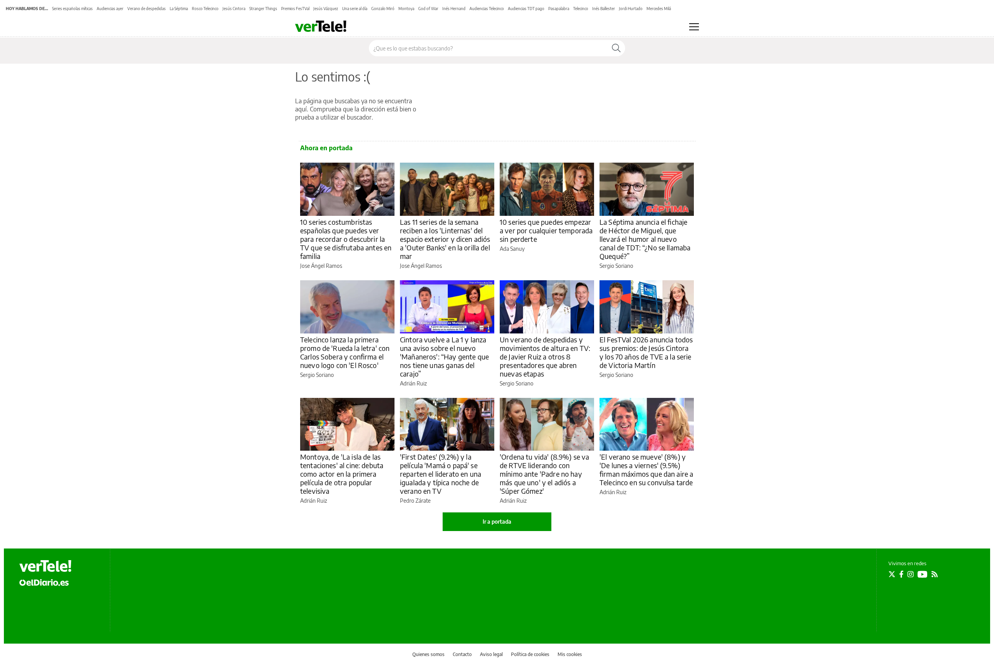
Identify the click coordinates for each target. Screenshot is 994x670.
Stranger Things (263, 8)
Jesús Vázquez (325, 8)
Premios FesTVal (295, 8)
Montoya (406, 8)
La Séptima (179, 8)
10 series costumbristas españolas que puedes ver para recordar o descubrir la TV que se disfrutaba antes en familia (345, 238)
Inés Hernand (454, 8)
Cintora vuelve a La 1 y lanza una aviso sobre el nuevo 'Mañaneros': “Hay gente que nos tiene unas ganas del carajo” (444, 356)
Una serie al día (354, 8)
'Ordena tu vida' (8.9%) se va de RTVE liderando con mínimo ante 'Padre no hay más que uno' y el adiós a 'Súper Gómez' (544, 473)
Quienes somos (428, 654)
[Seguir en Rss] (934, 574)
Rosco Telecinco (205, 8)
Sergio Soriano (616, 265)
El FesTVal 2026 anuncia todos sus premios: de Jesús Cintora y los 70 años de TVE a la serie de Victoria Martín (646, 352)
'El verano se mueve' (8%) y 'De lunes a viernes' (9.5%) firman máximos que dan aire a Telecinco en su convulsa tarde (646, 469)
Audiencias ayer (110, 8)
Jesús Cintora (233, 8)
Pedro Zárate (415, 500)
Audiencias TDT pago (526, 8)
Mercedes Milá (658, 8)
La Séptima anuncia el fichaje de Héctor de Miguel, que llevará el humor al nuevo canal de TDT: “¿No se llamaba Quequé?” (645, 238)
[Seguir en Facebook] (901, 574)
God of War (428, 8)
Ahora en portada (326, 148)
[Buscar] (616, 48)
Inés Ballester (603, 8)
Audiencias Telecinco (486, 8)
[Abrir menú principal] (694, 26)
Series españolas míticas (72, 8)
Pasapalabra (558, 8)
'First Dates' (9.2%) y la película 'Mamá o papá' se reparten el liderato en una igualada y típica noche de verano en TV (440, 473)
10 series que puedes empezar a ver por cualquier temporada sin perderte (546, 230)
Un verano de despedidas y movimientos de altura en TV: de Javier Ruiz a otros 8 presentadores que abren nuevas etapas (545, 356)
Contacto (462, 654)
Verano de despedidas (146, 8)
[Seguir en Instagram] (910, 574)
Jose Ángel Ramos (321, 265)
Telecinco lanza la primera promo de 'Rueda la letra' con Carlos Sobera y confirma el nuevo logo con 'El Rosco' (344, 352)
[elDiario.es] (44, 582)
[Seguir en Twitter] (891, 574)
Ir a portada (497, 521)
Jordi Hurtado (631, 8)
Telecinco (580, 8)
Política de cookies (530, 654)
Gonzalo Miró (382, 8)
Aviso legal (491, 654)
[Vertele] (45, 566)
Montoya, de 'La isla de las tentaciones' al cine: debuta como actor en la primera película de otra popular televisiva (341, 473)
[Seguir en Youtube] (923, 574)
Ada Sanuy (512, 248)
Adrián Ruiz (413, 383)
